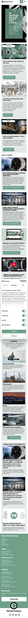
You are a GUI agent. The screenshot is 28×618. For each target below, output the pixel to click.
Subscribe (14, 599)
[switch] (24, 315)
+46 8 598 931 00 (6, 572)
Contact (3, 543)
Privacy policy (5, 544)
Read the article (9, 77)
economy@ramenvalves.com (8, 582)
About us (3, 538)
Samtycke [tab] (5, 285)
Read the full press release (12, 223)
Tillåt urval (14, 335)
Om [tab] (23, 285)
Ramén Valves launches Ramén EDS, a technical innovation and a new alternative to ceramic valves (12, 464)
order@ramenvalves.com (7, 578)
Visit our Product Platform (12, 252)
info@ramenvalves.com (7, 573)
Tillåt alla (14, 331)
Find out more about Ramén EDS (14, 187)
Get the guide (8, 149)
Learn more (8, 115)
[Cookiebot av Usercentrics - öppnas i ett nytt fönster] (20, 281)
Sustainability (4, 540)
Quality (3, 541)
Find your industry (14, 437)
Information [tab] (14, 285)
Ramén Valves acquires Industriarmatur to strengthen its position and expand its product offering (12, 495)
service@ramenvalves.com (8, 586)
